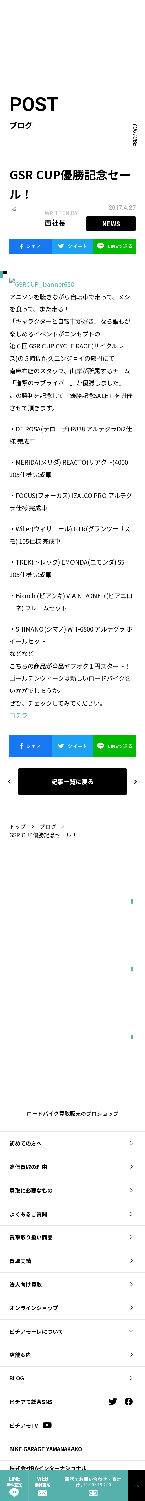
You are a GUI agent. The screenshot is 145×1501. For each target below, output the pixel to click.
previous (9, 781)
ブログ (48, 826)
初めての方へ (25, 1143)
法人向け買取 (25, 1284)
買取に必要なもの (31, 1190)
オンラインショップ (33, 1308)
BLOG (16, 1378)
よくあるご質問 (28, 1214)
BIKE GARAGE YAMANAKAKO (45, 1449)
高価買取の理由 (28, 1167)
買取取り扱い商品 (31, 1237)
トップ (17, 826)
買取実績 (20, 1261)
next (132, 781)
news (111, 223)
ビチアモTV (23, 1425)
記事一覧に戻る (72, 781)
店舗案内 (20, 1355)
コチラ (18, 715)
